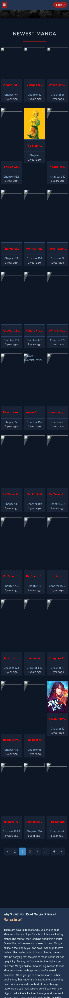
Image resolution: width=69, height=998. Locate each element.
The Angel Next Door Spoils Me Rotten (11, 249)
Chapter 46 (57, 831)
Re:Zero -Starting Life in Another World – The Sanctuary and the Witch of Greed (11, 494)
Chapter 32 (34, 94)
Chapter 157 (34, 422)
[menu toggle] (4, 5)
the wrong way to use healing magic (58, 412)
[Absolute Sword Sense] (11, 298)
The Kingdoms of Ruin (57, 822)
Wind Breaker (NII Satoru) (58, 331)
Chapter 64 (11, 94)
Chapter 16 (34, 586)
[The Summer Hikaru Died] (34, 124)
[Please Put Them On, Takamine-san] (11, 63)
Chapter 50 (11, 422)
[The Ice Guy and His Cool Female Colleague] (11, 134)
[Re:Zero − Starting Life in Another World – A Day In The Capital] (34, 543)
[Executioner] (11, 380)
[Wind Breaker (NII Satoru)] (57, 298)
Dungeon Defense (57, 658)
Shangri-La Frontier (34, 822)
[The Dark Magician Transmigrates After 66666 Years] (57, 543)
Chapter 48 (11, 504)
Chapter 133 (11, 340)
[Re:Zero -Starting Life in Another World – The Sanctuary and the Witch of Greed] (11, 461)
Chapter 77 (58, 422)
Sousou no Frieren (34, 658)
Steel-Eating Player (57, 249)
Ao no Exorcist (34, 412)
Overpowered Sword (11, 658)
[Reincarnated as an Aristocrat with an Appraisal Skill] (34, 216)
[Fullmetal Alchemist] (11, 789)
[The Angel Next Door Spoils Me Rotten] (11, 216)
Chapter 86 (58, 94)
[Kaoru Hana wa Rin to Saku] (57, 134)
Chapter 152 (34, 258)
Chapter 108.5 (11, 831)
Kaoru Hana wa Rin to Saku (57, 167)
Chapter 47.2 (35, 340)
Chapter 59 (58, 258)
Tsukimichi (34, 494)
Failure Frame (34, 331)
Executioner (11, 412)
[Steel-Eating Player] (57, 216)
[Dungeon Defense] (57, 625)
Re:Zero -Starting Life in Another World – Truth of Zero (57, 494)
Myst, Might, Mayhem (57, 719)
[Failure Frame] (34, 298)
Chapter (34, 155)
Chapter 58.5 (11, 176)
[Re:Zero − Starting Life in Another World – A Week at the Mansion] (11, 543)
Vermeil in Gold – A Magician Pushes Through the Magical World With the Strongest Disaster (34, 85)
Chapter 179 (57, 340)
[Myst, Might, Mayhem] (57, 697)
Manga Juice (12, 920)
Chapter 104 (34, 504)
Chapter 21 (11, 258)
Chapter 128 (11, 667)
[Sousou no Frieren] (34, 625)
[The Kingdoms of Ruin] (57, 789)
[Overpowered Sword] (11, 625)
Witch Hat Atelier (58, 85)
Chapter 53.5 (58, 504)
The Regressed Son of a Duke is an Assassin (34, 740)
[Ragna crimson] (11, 707)
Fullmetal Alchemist (11, 822)
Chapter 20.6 (11, 586)
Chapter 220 (34, 831)
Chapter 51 (58, 728)
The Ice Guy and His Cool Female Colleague (11, 167)
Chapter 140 (57, 176)
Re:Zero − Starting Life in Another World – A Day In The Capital (34, 576)
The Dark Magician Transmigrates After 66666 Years (57, 576)
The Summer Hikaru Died (34, 146)
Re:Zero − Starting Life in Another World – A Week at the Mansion (11, 576)
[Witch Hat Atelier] (57, 63)
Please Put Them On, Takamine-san (11, 85)
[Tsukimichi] (34, 461)
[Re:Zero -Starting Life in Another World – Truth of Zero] (57, 461)
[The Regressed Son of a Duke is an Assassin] (34, 707)
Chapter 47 (58, 667)
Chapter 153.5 (57, 586)
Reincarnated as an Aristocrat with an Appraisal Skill (34, 249)
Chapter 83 (11, 749)
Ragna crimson (11, 740)
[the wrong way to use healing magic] (57, 380)
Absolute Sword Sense (11, 331)
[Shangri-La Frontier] (34, 789)
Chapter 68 (34, 749)
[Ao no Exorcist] (34, 380)
